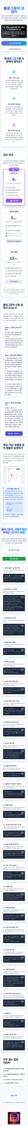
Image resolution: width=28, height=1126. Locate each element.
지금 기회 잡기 (14, 201)
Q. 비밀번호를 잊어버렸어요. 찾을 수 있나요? (13, 1070)
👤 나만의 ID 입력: (14, 550)
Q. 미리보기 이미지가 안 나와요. (13, 1080)
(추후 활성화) (14, 281)
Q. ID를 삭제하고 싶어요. (11, 1083)
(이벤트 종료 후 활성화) (14, 241)
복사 (22, 576)
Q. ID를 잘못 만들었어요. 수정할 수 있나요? (14, 1075)
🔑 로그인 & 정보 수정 (14, 49)
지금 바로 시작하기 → (14, 434)
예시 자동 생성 (14, 559)
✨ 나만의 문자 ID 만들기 (14, 43)
